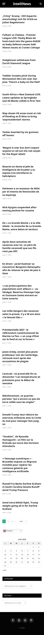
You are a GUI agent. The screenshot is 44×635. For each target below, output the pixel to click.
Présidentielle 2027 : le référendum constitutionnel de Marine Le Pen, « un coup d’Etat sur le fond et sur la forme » (20, 334)
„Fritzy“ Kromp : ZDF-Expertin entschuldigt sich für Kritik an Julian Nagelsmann (19, 19)
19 (16, 558)
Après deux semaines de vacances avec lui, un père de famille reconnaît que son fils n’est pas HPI (19, 246)
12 (16, 554)
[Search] (40, 3)
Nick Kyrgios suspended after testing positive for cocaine (19, 209)
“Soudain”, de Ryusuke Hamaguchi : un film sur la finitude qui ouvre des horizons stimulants (20, 441)
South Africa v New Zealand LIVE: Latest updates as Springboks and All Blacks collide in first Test (21, 97)
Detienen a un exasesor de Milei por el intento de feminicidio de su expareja (21, 191)
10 (5, 554)
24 (5, 562)
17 (5, 558)
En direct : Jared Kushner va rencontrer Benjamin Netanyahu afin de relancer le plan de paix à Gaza (21, 268)
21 (28, 558)
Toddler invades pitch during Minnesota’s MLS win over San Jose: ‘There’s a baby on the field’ (21, 79)
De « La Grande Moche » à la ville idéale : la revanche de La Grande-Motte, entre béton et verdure (22, 226)
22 (33, 558)
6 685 (21, 521)
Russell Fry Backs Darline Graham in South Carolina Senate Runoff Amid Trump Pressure (21, 487)
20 (22, 558)
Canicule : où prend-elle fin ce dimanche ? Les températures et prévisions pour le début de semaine (21, 378)
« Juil (4, 570)
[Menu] (3, 3)
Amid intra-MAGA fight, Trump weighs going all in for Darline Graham (20, 505)
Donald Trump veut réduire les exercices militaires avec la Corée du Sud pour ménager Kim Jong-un (21, 419)
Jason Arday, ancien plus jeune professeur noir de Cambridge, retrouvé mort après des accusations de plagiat (20, 356)
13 (22, 554)
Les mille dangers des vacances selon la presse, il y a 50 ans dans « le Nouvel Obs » (21, 314)
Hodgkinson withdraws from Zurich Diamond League (19, 61)
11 (11, 554)
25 (11, 562)
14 (28, 554)
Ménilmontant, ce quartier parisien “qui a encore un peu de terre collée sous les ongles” (21, 399)
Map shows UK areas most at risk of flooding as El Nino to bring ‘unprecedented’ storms (21, 116)
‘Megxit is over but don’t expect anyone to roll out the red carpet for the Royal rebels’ (21, 151)
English (9, 531)
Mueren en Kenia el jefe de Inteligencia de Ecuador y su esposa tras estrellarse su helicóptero (18, 171)
